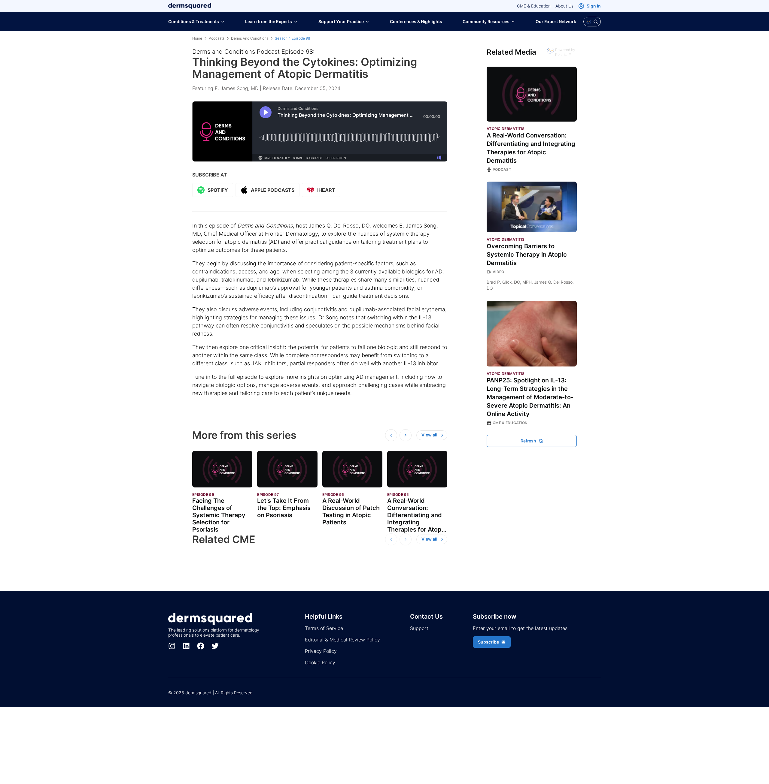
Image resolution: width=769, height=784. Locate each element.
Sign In (594, 5)
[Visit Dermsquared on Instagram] (171, 646)
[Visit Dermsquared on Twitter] (215, 646)
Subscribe (488, 641)
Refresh (528, 440)
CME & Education (534, 5)
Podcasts (216, 38)
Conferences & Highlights (416, 21)
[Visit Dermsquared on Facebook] (200, 646)
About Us (564, 5)
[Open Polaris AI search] (592, 21)
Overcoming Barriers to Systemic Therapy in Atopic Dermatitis (527, 255)
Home (197, 38)
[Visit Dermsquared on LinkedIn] (186, 646)
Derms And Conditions (249, 38)
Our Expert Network (556, 21)
